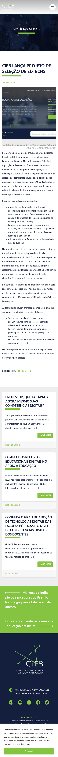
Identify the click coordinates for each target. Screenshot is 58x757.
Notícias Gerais (24, 371)
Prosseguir (29, 751)
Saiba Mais (45, 435)
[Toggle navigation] (52, 7)
